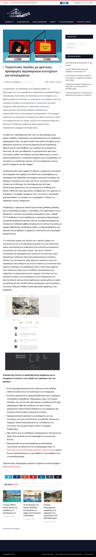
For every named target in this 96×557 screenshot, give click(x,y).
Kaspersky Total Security (43, 450)
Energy (52, 22)
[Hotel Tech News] (17, 12)
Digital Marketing (40, 22)
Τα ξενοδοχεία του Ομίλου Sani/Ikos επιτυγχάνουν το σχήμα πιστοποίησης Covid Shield (32, 510)
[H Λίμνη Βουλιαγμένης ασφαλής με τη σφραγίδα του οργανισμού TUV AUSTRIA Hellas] (53, 496)
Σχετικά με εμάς (48, 554)
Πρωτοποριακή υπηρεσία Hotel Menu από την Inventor (25, 3)
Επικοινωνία (89, 554)
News (47, 82)
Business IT (9, 22)
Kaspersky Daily (13, 467)
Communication (23, 22)
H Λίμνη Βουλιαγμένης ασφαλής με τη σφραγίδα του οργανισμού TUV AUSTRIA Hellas (78, 86)
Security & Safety (84, 22)
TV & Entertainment (66, 22)
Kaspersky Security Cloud (17, 450)
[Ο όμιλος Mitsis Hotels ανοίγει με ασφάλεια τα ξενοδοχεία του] (12, 496)
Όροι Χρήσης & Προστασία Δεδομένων (69, 554)
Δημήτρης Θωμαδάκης (13, 82)
